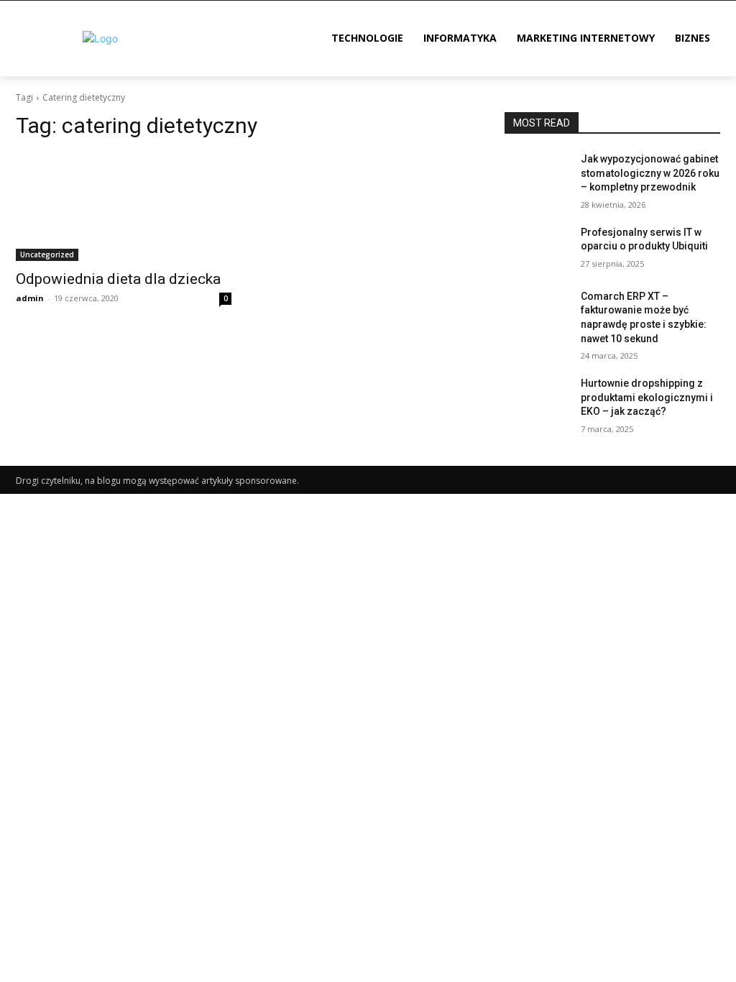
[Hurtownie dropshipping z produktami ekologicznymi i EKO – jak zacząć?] (537, 399)
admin (30, 298)
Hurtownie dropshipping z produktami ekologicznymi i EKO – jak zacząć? (647, 397)
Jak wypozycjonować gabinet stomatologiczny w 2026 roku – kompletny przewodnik (650, 173)
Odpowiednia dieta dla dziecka (118, 279)
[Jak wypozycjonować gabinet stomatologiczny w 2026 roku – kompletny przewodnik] (537, 175)
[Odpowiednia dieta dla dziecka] (123, 207)
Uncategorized (47, 254)
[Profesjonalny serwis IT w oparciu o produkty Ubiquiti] (537, 248)
